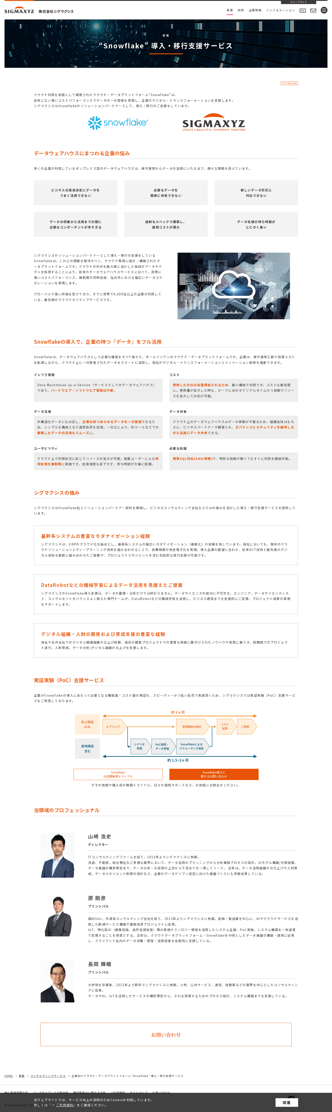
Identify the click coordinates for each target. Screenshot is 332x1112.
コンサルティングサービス (48, 1076)
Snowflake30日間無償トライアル (118, 774)
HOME (9, 1076)
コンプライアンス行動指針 (51, 1092)
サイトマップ (139, 1092)
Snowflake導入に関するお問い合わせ (214, 774)
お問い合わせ (161, 1092)
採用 (241, 10)
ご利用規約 (64, 1105)
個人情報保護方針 (16, 1092)
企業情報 (255, 10)
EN (303, 10)
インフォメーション (280, 10)
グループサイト (298, 2)
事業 (230, 10)
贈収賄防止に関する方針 (89, 1092)
